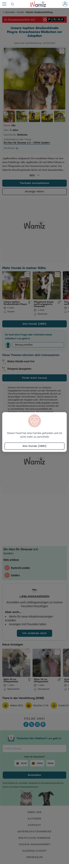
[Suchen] (13, 4)
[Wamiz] (40, 4)
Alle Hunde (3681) (34, 446)
